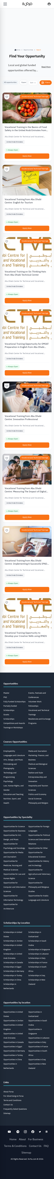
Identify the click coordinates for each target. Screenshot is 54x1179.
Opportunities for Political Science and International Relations (39, 839)
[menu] (5, 4)
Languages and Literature (14, 755)
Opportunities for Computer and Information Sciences (14, 887)
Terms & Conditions (15, 1146)
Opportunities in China (12, 1059)
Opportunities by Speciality (17, 817)
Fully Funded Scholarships (14, 701)
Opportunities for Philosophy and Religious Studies (38, 887)
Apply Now (27, 156)
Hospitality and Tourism (38, 785)
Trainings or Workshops (13, 727)
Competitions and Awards (14, 723)
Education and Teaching (13, 794)
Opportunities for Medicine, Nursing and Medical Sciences (12, 865)
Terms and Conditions (12, 1100)
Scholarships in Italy (36, 958)
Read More (46, 66)
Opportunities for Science (14, 826)
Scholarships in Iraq (36, 975)
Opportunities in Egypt (12, 1046)
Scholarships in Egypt (12, 966)
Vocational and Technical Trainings (35, 96)
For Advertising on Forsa (13, 1096)
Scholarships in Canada (13, 962)
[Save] (6, 96)
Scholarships (8, 719)
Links (6, 1082)
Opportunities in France (38, 1046)
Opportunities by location (16, 1002)
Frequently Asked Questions (15, 1109)
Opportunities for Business (14, 830)
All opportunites (10, 82)
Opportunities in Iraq (37, 1059)
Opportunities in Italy (37, 1042)
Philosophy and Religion (38, 803)
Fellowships (33, 706)
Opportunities (28, 50)
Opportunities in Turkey (13, 1055)
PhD (5, 697)
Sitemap (7, 1113)
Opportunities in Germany (14, 1051)
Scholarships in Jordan (12, 940)
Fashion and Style (35, 772)
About (22, 1139)
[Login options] (49, 4)
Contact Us (8, 1104)
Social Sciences (34, 798)
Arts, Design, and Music (13, 759)
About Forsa (8, 1091)
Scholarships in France (37, 962)
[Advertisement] (27, 1170)
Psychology (8, 781)
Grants (6, 714)
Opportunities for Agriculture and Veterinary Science (39, 874)
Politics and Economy (37, 794)
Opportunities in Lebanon (38, 1038)
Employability (9, 751)
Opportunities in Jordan (13, 1020)
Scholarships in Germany (13, 971)
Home (13, 1139)
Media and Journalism (37, 751)
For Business (35, 1139)
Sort (31, 82)
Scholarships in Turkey (12, 975)
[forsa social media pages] (9, 1131)
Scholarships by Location (16, 923)
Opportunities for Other (38, 848)
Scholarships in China (12, 979)
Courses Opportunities (15, 742)
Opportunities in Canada (13, 1042)
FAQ (46, 1146)
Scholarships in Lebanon (38, 953)
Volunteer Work (34, 701)
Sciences (32, 790)
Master (6, 693)
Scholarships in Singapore (39, 949)
